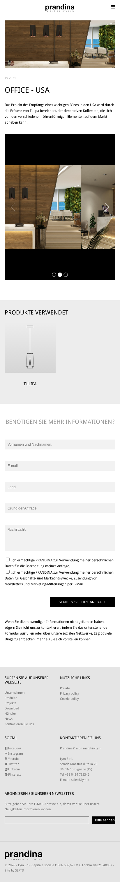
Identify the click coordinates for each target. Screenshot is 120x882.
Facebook (14, 748)
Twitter (13, 764)
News (9, 719)
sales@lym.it (80, 780)
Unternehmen (14, 693)
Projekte (10, 703)
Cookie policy (69, 699)
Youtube (13, 759)
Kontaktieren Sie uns (19, 724)
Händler (10, 714)
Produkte (11, 698)
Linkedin (13, 769)
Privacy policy (69, 693)
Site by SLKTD (14, 870)
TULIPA (30, 384)
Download (12, 708)
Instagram (15, 754)
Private (65, 688)
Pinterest (14, 774)
